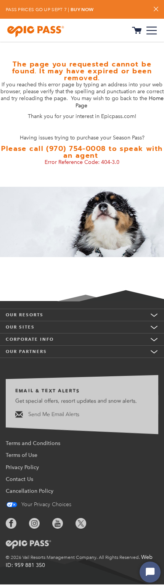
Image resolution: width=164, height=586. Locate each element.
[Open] (151, 30)
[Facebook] (17, 523)
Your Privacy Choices (45, 504)
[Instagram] (40, 523)
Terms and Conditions (33, 443)
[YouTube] (63, 523)
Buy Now (82, 9)
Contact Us (19, 479)
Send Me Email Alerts (53, 414)
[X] (87, 523)
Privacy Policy (22, 467)
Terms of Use (21, 455)
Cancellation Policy (29, 491)
